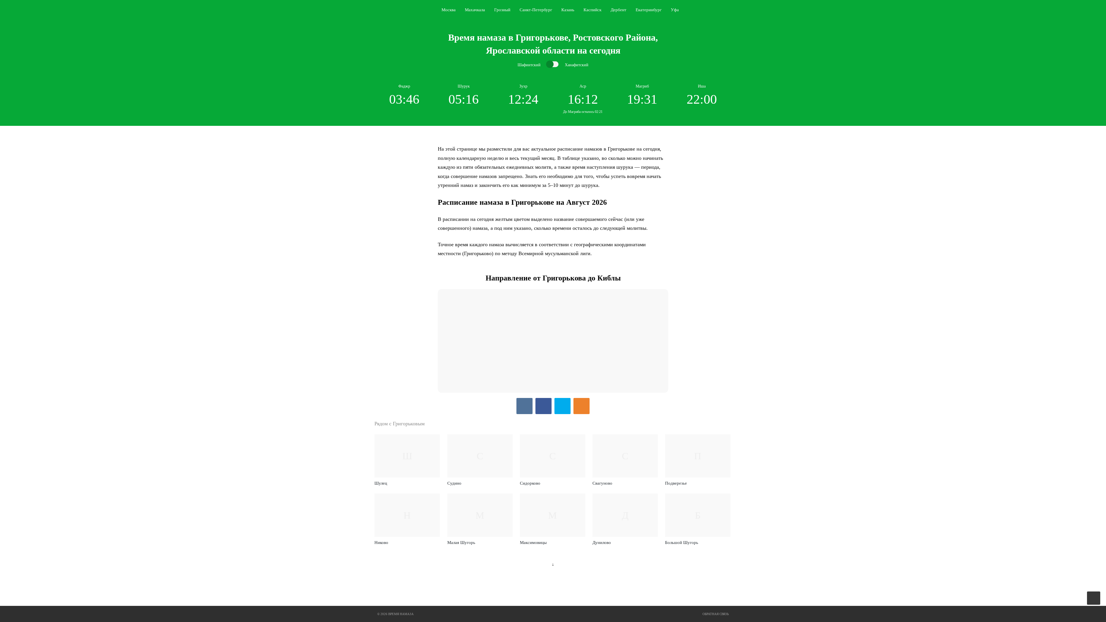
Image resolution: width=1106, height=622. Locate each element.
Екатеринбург (649, 9)
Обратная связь (715, 614)
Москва (449, 9)
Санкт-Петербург (536, 9)
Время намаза (398, 9)
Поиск (730, 10)
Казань (567, 9)
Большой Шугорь (681, 542)
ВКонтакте (524, 406)
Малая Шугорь (461, 542)
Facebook (543, 406)
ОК (581, 406)
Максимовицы (533, 542)
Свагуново (602, 483)
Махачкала (475, 9)
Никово (381, 542)
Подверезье (676, 483)
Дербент (618, 9)
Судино (454, 483)
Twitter (562, 406)
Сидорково (530, 483)
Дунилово (601, 542)
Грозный (502, 9)
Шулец (380, 483)
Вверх (1094, 598)
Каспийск (592, 9)
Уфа (675, 9)
